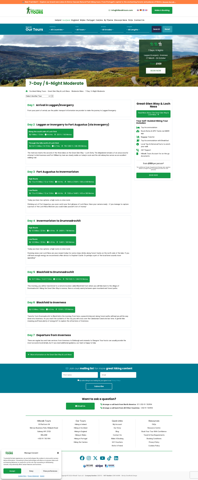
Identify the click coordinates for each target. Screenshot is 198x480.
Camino (99, 20)
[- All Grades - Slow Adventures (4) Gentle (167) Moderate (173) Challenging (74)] (113, 29)
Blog (117, 431)
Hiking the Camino (81, 442)
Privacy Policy (115, 380)
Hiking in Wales (80, 435)
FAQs (130, 20)
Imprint (42, 476)
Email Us (81, 406)
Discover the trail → (169, 2)
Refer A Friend (117, 446)
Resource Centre (154, 428)
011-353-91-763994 (144, 404)
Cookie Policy (22, 476)
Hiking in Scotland (80, 428)
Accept (12, 471)
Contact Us (139, 20)
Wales (82, 20)
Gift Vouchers (117, 442)
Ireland (58, 20)
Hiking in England (80, 431)
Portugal (91, 20)
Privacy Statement (33, 476)
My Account (117, 424)
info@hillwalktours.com (122, 10)
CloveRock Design (131, 475)
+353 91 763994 (147, 408)
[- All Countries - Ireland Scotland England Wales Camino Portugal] (61, 29)
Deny (31, 471)
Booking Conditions (154, 439)
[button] (58, 453)
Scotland (66, 20)
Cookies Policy (154, 446)
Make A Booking (162, 10)
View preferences (50, 471)
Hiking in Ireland (81, 424)
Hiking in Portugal (80, 439)
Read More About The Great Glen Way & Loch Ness (153, 114)
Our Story (117, 428)
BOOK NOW (156, 70)
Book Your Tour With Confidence (154, 431)
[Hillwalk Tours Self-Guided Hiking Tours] (27, 91)
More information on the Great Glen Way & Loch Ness (51, 355)
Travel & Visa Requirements (154, 435)
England (75, 20)
